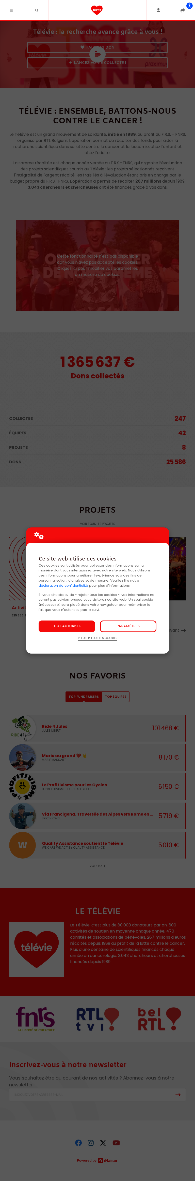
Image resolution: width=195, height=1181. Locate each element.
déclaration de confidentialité (63, 585)
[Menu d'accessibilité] (189, 6)
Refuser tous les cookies (97, 638)
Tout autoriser (67, 626)
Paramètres (128, 626)
